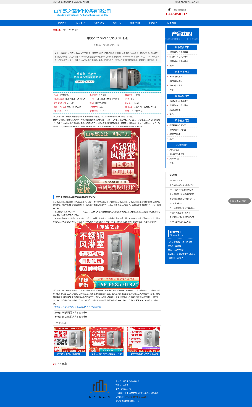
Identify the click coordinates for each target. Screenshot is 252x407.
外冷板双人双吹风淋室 (178, 52)
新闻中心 (117, 23)
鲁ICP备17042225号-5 (130, 401)
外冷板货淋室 (174, 110)
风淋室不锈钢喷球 (176, 154)
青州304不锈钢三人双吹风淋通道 (95, 354)
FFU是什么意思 (176, 181)
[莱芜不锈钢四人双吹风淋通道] (133, 339)
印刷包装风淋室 (175, 81)
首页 (64, 30)
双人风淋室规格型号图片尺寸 (182, 185)
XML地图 (128, 397)
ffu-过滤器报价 (176, 203)
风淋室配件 (182, 145)
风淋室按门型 (182, 120)
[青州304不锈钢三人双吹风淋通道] (95, 339)
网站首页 (178, 2)
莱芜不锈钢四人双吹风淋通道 (132, 354)
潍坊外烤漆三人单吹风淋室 (74, 312)
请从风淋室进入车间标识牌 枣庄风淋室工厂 (187, 194)
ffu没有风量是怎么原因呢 (180, 213)
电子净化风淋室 (175, 86)
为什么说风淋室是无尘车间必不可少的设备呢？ (189, 208)
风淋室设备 (98, 23)
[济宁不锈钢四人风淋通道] (57, 339)
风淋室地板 (174, 150)
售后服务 (153, 23)
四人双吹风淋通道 (92, 307)
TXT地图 (136, 397)
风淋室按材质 (182, 96)
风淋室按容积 (182, 47)
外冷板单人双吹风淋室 (178, 61)
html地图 (144, 397)
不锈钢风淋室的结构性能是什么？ (183, 199)
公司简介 (80, 23)
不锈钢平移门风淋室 (177, 125)
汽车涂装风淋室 (175, 77)
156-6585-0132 (238, 201)
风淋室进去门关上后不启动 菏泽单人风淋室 (187, 217)
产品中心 (187, 2)
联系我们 (195, 2)
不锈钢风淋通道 (75, 307)
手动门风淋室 (174, 134)
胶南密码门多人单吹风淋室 (74, 317)
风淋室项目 (135, 23)
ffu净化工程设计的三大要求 (181, 222)
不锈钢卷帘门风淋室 (177, 130)
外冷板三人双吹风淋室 (178, 57)
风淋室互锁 (174, 159)
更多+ (171, 66)
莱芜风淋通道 (60, 307)
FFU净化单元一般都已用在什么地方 (184, 190)
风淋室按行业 (182, 72)
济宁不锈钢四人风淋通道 (57, 354)
